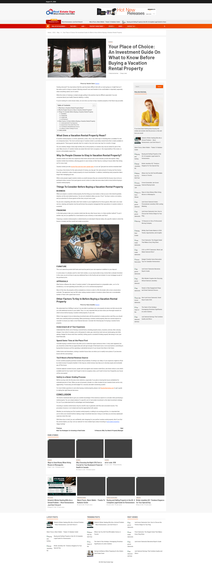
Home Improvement (81, 497)
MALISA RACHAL (114, 73)
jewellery (138, 497)
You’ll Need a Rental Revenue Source (70, 126)
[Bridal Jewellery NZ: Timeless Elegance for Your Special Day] (150, 486)
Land (82, 26)
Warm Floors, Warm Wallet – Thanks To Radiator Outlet (83, 22)
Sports (111, 26)
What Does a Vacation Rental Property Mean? (71, 108)
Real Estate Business (58, 26)
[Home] (48, 26)
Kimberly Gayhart (60, 467)
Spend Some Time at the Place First (70, 124)
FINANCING (64, 115)
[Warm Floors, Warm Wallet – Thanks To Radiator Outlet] (91, 486)
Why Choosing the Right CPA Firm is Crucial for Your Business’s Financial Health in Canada (89, 464)
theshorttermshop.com (107, 388)
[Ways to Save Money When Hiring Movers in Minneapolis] (61, 448)
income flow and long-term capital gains (82, 166)
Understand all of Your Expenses (69, 123)
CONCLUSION (62, 130)
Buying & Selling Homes (112, 497)
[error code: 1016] (118, 448)
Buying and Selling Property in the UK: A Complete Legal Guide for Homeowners (127, 22)
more (120, 26)
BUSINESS (110, 41)
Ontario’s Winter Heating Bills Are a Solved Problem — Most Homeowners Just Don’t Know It (61, 502)
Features (73, 26)
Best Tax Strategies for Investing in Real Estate (70, 429)
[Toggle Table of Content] (93, 105)
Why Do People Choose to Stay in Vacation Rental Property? (75, 110)
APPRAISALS (64, 119)
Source (97, 83)
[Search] (165, 26)
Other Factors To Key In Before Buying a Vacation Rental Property (77, 121)
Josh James (61, 507)
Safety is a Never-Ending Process (69, 128)
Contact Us (131, 26)
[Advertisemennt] (126, 11)
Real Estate (50, 497)
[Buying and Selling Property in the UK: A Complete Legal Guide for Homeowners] (121, 486)
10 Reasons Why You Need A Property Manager (108, 429)
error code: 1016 (110, 462)
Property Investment (96, 26)
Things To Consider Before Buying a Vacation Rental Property (76, 112)
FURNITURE (64, 117)
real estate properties (113, 422)
